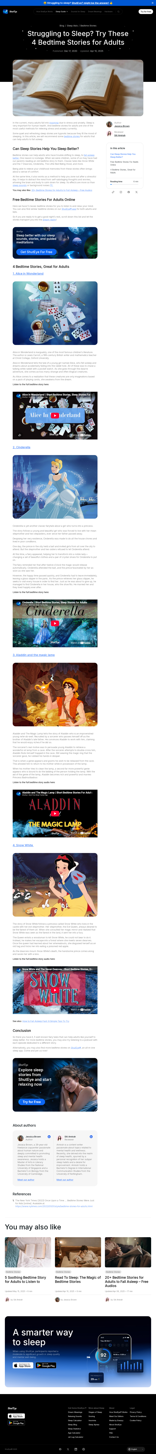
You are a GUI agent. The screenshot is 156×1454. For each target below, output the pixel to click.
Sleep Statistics (74, 1429)
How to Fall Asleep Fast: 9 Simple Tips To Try (45, 1021)
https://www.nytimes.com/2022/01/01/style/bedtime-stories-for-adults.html (54, 1206)
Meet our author (26, 1179)
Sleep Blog (72, 1424)
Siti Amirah (119, 135)
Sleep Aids (72, 25)
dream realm (49, 219)
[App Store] (23, 1365)
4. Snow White (23, 845)
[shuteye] (10, 11)
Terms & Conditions (138, 1416)
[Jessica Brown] (57, 1299)
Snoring (92, 1416)
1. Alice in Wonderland (28, 273)
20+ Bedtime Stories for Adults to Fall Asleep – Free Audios (61, 190)
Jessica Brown (122, 126)
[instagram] (120, 192)
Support (112, 1429)
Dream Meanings (95, 11)
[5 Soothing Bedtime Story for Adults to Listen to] (28, 1252)
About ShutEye (115, 1424)
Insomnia (92, 1420)
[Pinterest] (83, 1449)
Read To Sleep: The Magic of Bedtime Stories (78, 1279)
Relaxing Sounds (75, 1416)
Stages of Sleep (95, 1412)
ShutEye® (76, 1047)
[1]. (51, 185)
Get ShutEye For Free (36, 252)
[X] (68, 1449)
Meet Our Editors (116, 1416)
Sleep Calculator (75, 1420)
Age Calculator (74, 1433)
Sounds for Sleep (78, 11)
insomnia (54, 122)
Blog (62, 25)
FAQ (111, 1433)
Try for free (146, 11)
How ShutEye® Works (118, 1412)
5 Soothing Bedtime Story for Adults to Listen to (25, 1279)
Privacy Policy (136, 1412)
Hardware (108, 11)
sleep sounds (20, 185)
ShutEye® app (69, 209)
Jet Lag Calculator (75, 1437)
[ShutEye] (16, 1409)
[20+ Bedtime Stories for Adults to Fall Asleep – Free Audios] (128, 1252)
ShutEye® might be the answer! (90, 2)
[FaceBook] (60, 1449)
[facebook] (128, 192)
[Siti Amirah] (7, 1299)
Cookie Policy (135, 1420)
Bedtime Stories (88, 25)
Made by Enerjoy (116, 1420)
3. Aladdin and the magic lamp (34, 655)
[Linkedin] (75, 1449)
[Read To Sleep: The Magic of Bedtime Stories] (78, 1252)
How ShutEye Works (44, 11)
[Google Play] (46, 1365)
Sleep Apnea (94, 1424)
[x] (136, 192)
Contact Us (114, 1437)
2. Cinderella (21, 447)
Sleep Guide (61, 11)
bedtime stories (72, 136)
